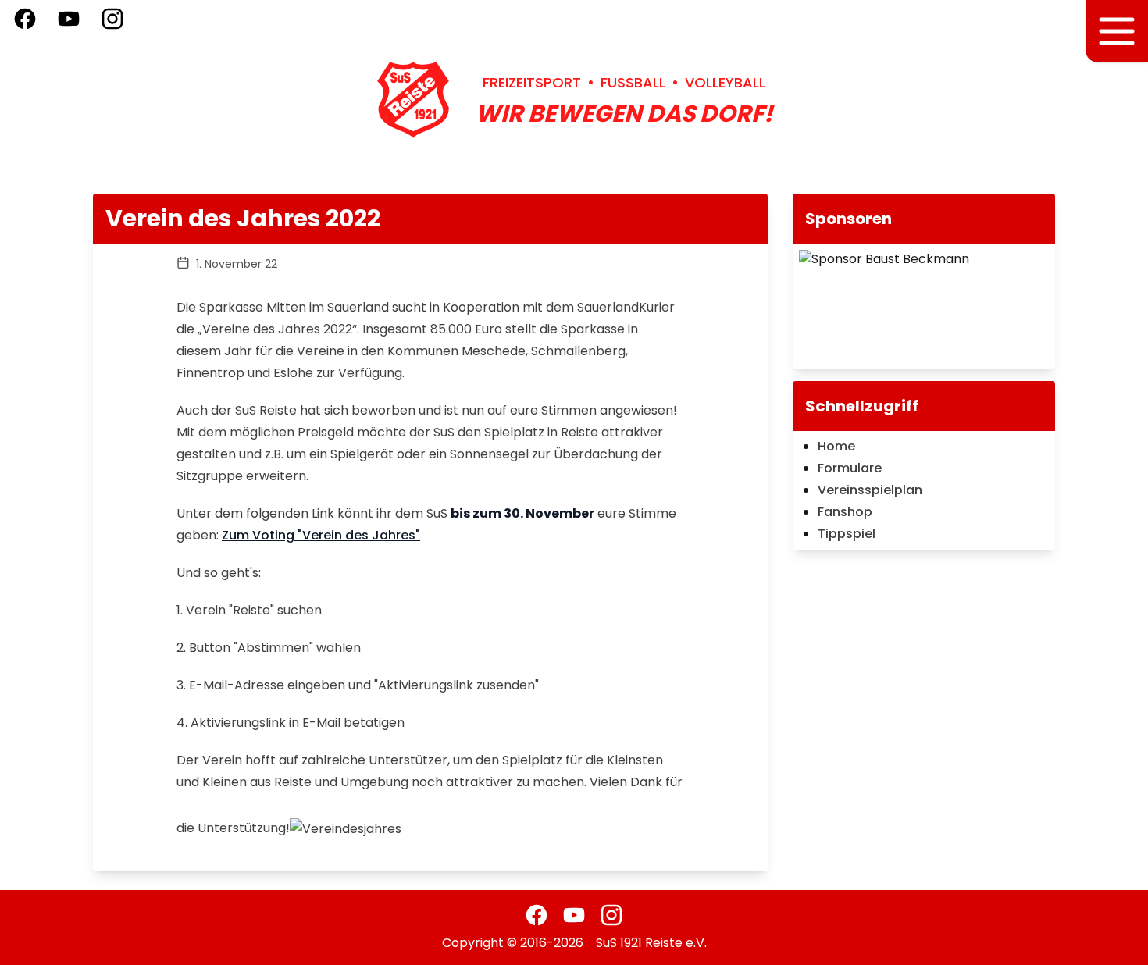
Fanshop (845, 512)
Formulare (850, 468)
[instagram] (611, 915)
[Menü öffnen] (1117, 31)
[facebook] (536, 915)
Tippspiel (846, 534)
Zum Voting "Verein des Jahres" (321, 535)
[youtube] (574, 915)
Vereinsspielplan (870, 490)
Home (836, 446)
